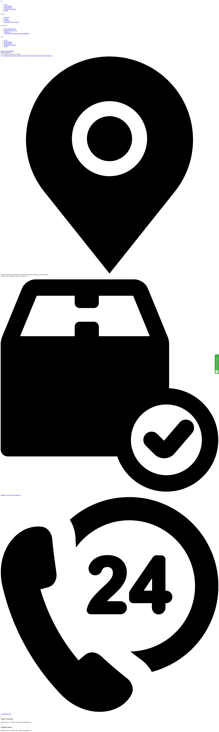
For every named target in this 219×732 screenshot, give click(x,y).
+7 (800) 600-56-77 (6, 714)
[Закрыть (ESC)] (217, 2)
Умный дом (7, 32)
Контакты (7, 20)
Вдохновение (8, 6)
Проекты (6, 17)
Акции (6, 19)
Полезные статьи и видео (11, 22)
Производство (8, 55)
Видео (6, 10)
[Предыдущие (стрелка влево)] (3, 366)
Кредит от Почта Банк (10, 30)
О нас (5, 4)
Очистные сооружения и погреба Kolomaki (16, 33)
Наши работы (8, 7)
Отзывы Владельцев (10, 9)
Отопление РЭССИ (10, 29)
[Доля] (213, 2)
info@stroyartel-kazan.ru (7, 51)
